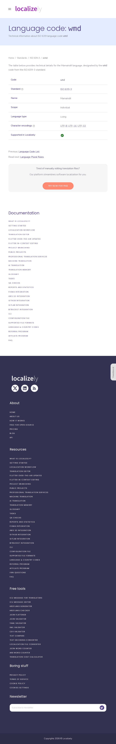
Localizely (67, 738)
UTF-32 (82, 126)
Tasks (11, 278)
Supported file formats (21, 323)
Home (11, 58)
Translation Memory (19, 269)
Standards (22, 58)
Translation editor (18, 234)
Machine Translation (20, 261)
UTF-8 (63, 126)
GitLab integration (18, 305)
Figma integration (18, 292)
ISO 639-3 (35, 58)
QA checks (14, 283)
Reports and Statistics (21, 287)
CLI (10, 314)
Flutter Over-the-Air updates (24, 239)
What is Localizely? (19, 221)
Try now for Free (58, 186)
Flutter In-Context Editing (23, 243)
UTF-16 (72, 126)
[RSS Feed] (34, 388)
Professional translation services (27, 256)
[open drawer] (9, 9)
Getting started (17, 225)
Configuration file (19, 318)
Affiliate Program (18, 336)
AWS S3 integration (19, 296)
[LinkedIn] (24, 388)
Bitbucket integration (20, 309)
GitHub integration (19, 300)
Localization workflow (21, 230)
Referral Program (18, 331)
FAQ (10, 340)
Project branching (19, 247)
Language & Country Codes (23, 327)
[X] (15, 388)
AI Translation (16, 265)
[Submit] (102, 707)
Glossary (13, 274)
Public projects (17, 252)
